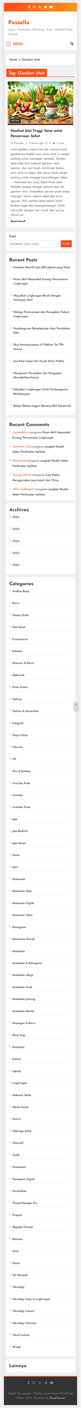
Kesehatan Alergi (22, 975)
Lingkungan (19, 1083)
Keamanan (18, 879)
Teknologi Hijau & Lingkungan (31, 1299)
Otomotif (17, 1143)
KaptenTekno (20, 432)
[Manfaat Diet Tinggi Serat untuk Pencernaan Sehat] (40, 103)
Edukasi (17, 651)
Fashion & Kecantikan (25, 711)
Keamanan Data (21, 891)
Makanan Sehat (21, 1095)
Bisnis (15, 603)
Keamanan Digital (23, 903)
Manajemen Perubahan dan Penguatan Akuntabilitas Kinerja (37, 375)
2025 (15, 529)
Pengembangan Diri (25, 1203)
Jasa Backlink (20, 831)
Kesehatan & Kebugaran (27, 963)
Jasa (14, 819)
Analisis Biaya (20, 591)
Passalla (18, 22)
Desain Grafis (20, 615)
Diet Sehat (18, 627)
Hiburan (17, 747)
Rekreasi (17, 1239)
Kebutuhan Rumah (23, 939)
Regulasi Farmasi (22, 1227)
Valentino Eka (21, 446)
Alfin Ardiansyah (23, 489)
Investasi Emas (21, 807)
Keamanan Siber (22, 915)
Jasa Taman (19, 843)
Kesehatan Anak (22, 987)
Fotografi (17, 723)
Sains (15, 1251)
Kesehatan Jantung (23, 999)
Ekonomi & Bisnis (23, 663)
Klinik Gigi (19, 1035)
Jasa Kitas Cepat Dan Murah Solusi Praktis (38, 361)
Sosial (15, 1263)
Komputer (18, 1047)
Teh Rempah (20, 1275)
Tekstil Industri (21, 1335)
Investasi (17, 795)
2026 (15, 517)
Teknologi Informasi (24, 1323)
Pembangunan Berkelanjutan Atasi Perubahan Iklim (41, 330)
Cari (12, 236)
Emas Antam (20, 687)
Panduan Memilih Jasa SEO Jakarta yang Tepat (41, 267)
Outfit (15, 1155)
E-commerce (20, 639)
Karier (16, 855)
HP (14, 759)
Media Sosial (20, 1107)
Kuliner (16, 1059)
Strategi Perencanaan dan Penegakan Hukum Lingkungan (41, 314)
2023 (15, 553)
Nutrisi (15, 120)
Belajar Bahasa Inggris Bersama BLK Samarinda (42, 406)
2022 (15, 565)
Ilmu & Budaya (21, 771)
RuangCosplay (21, 475)
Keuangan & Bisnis (23, 1023)
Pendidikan (19, 1191)
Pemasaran (19, 1167)
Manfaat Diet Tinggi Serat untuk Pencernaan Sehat (36, 133)
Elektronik (18, 675)
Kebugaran (19, 927)
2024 (15, 541)
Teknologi (18, 1287)
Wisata (16, 1347)
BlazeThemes (57, 1398)
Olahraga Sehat (21, 1131)
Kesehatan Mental (23, 1011)
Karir (15, 867)
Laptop (16, 1071)
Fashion (17, 699)
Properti (17, 1215)
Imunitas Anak (21, 783)
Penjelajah (19, 460)
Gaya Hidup (20, 735)
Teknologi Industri (23, 1311)
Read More (17, 221)
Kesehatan (18, 951)
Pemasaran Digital (23, 1179)
